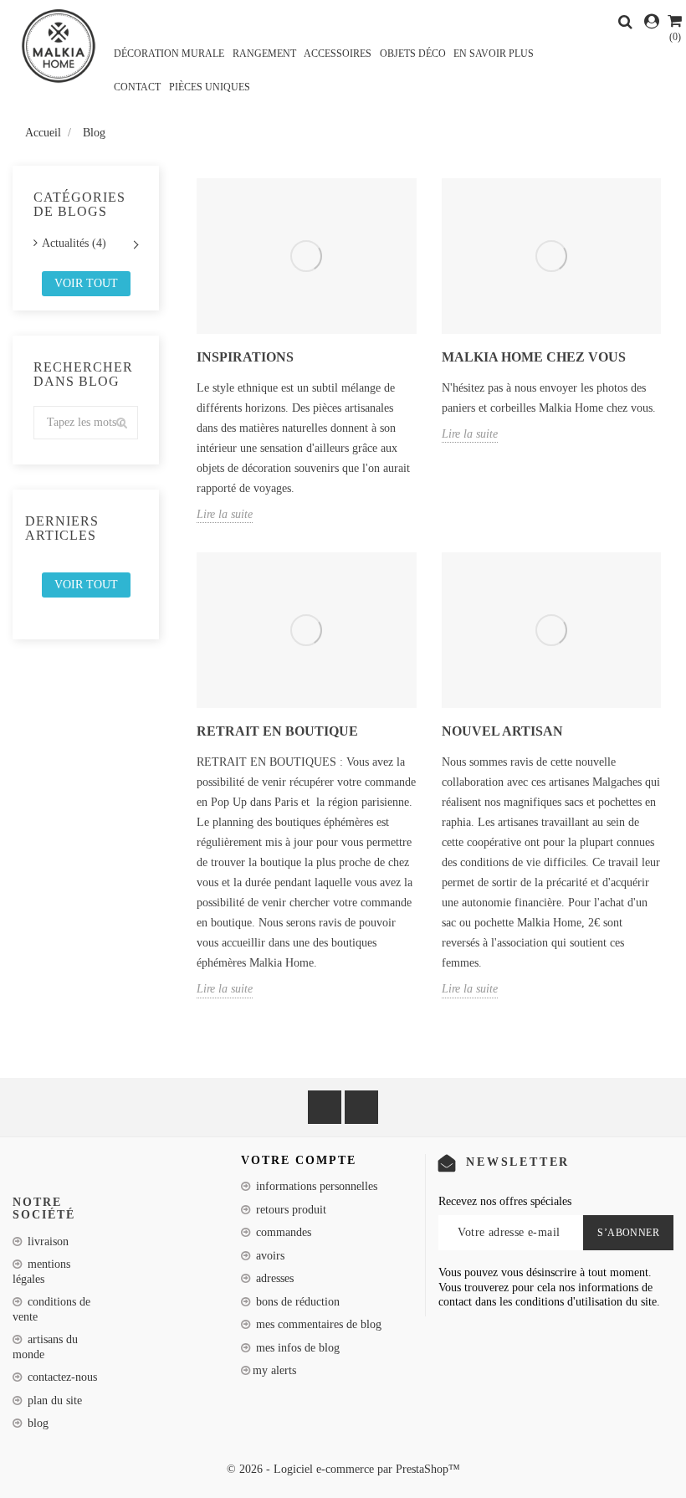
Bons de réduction (296, 1301)
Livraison (46, 1241)
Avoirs (268, 1255)
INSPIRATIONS (245, 357)
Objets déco (413, 53)
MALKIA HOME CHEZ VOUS (534, 357)
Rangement (264, 53)
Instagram (361, 1107)
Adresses (273, 1278)
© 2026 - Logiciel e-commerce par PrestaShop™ (343, 1469)
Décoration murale (169, 53)
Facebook (324, 1107)
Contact (137, 87)
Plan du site (53, 1400)
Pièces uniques (209, 87)
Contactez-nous (60, 1377)
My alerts (274, 1370)
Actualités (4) (74, 243)
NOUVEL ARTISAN (502, 731)
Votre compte (298, 1160)
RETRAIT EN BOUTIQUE (277, 731)
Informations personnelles (315, 1186)
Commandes (282, 1232)
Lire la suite (225, 514)
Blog (36, 1423)
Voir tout (86, 283)
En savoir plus (493, 53)
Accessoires (337, 53)
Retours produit (289, 1209)
